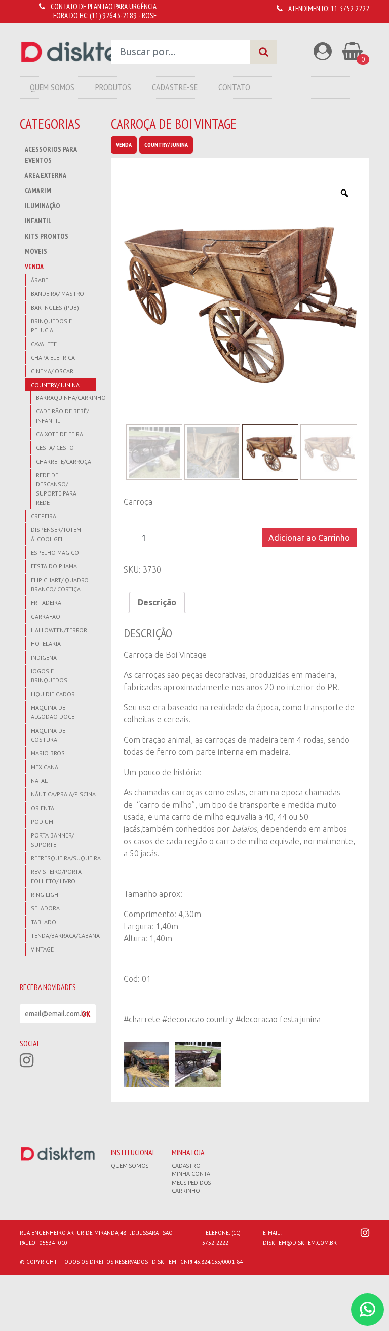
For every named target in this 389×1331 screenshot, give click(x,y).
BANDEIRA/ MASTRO (57, 293)
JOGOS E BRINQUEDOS (49, 675)
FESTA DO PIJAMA (54, 566)
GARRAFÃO (45, 616)
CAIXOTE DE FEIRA (59, 434)
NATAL (39, 780)
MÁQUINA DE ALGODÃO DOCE (52, 712)
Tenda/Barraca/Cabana (63, 935)
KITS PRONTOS (46, 236)
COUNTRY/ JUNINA (55, 385)
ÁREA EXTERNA (45, 175)
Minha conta (191, 1174)
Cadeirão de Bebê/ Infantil (62, 415)
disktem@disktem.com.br (300, 1242)
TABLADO (43, 922)
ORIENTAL (44, 808)
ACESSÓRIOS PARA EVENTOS (50, 155)
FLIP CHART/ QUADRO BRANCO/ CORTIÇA (60, 584)
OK (86, 1014)
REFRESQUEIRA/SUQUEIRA (63, 858)
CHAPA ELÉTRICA (53, 357)
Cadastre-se (175, 87)
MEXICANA (44, 767)
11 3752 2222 (350, 8)
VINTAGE (42, 949)
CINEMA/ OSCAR (52, 371)
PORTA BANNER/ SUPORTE (52, 839)
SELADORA (45, 908)
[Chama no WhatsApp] (367, 1309)
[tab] (157, 602)
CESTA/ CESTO (55, 447)
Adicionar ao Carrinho (309, 537)
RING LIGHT (46, 894)
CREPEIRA (43, 516)
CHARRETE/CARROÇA (63, 461)
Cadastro (186, 1166)
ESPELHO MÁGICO (55, 552)
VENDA (34, 266)
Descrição (157, 602)
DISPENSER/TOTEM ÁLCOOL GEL (56, 534)
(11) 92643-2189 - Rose (123, 15)
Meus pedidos (191, 1183)
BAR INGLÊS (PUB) (55, 307)
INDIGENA (44, 657)
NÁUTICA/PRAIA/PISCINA (63, 794)
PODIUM (42, 821)
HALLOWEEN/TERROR (59, 630)
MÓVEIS (36, 251)
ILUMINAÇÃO (42, 205)
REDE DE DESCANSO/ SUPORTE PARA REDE (56, 488)
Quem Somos (52, 87)
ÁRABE (39, 280)
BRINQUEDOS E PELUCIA (51, 325)
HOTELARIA (46, 644)
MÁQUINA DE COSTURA (48, 735)
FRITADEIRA (46, 602)
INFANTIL (38, 220)
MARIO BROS (48, 753)
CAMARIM (38, 190)
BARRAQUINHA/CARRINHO (66, 397)
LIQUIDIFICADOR (53, 694)
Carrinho (186, 1191)
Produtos (113, 87)
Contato (234, 87)
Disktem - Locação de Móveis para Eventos (78, 51)
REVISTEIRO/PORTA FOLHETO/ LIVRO (56, 876)
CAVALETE (44, 344)
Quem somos (129, 1166)
